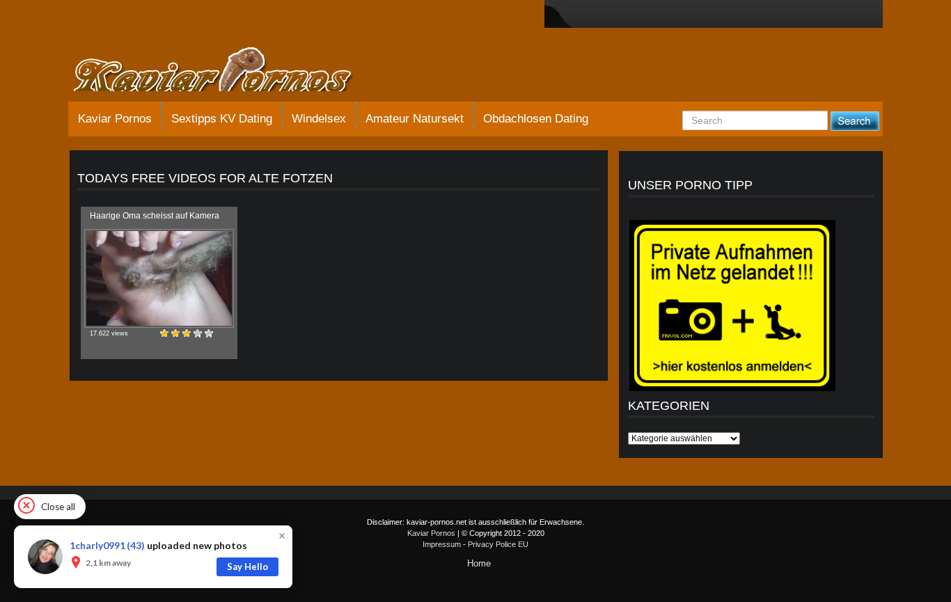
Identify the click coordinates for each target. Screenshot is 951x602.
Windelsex (319, 118)
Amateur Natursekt (415, 118)
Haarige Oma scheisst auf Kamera (154, 216)
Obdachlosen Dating (535, 118)
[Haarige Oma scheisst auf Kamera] (159, 278)
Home (479, 563)
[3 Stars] (186, 333)
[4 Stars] (197, 333)
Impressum (442, 544)
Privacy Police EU (498, 544)
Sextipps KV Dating (221, 118)
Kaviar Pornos (115, 118)
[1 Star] (164, 333)
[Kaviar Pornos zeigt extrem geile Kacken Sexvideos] (228, 71)
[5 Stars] (208, 333)
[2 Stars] (175, 333)
